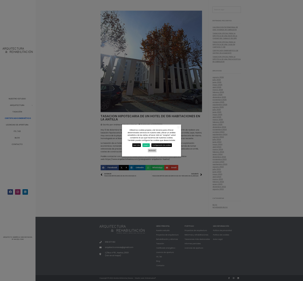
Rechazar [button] (152, 150)
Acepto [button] (146, 145)
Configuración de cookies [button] (161, 145)
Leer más (136, 145)
